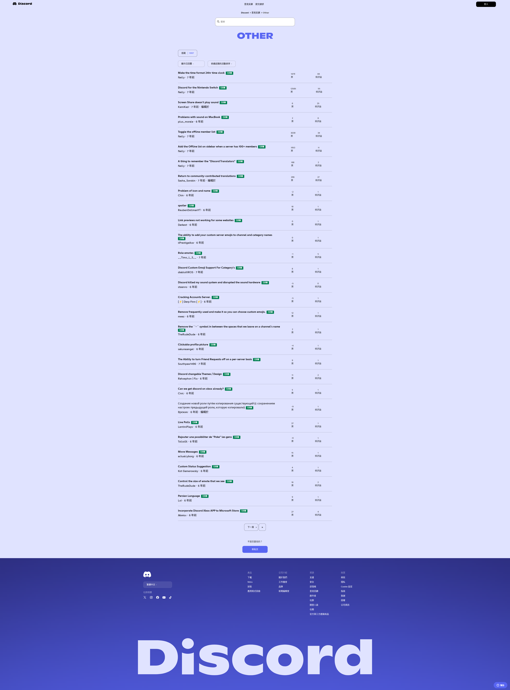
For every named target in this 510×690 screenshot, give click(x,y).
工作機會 (283, 582)
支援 (312, 577)
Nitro (250, 582)
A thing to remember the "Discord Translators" (206, 161)
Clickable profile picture (193, 344)
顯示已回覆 (186, 64)
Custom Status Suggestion (194, 466)
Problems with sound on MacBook (199, 117)
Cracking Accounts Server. (194, 297)
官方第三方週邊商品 (319, 614)
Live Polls (184, 422)
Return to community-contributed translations (207, 176)
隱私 (343, 582)
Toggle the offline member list (196, 132)
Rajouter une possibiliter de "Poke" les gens (205, 437)
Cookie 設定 (346, 587)
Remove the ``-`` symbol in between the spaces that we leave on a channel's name (229, 326)
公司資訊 (345, 605)
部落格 (313, 587)
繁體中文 (151, 585)
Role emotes (185, 253)
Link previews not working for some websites (205, 220)
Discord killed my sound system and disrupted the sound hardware (219, 282)
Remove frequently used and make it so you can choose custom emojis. (221, 312)
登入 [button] (486, 4)
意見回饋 (314, 591)
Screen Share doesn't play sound (198, 102)
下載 (250, 577)
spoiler (182, 205)
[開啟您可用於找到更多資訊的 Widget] (500, 685)
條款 (343, 577)
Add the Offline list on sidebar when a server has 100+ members (217, 146)
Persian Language (189, 496)
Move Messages (188, 451)
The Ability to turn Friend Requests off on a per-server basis (215, 359)
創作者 (313, 596)
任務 (312, 609)
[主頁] (22, 5)
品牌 (281, 587)
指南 (343, 591)
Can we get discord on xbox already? (201, 388)
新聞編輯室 (284, 591)
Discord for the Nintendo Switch (198, 87)
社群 (312, 600)
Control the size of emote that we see (201, 481)
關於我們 (283, 577)
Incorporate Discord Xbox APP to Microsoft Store (208, 510)
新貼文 (255, 549)
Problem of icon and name (194, 190)
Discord (245, 13)
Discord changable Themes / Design (200, 374)
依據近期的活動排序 (221, 64)
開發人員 (314, 605)
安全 (312, 582)
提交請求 (259, 4)
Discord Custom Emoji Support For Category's (206, 267)
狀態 (250, 587)
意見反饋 (248, 4)
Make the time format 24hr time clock (201, 73)
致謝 (343, 596)
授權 (343, 600)
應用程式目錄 (254, 591)
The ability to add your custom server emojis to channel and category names (225, 235)
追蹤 (183, 53)
